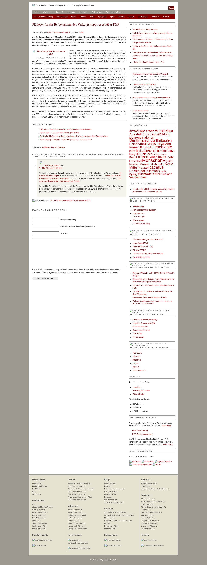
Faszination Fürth (147, 504)
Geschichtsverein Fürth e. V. (151, 512)
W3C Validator (138, 394)
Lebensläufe (157, 157)
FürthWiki (35, 489)
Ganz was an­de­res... (114, 12)
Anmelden (137, 387)
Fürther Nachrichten (39, 486)
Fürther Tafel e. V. (74, 521)
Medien (83, 17)
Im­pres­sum (83, 12)
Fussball (145, 147)
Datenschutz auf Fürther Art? (144, 84)
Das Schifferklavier (140, 111)
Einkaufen (164, 140)
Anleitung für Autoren (141, 391)
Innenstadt (164, 150)
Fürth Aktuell (36, 483)
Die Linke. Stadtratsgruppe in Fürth (80, 489)
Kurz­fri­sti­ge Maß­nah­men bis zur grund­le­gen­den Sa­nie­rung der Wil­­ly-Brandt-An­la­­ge (74, 136)
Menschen (152, 160)
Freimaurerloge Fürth (149, 483)
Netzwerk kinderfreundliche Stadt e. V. (155, 489)
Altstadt (134, 131)
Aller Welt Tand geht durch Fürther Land (119, 515)
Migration (168, 161)
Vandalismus (137, 177)
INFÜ (34, 492)
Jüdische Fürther (147, 515)
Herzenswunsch (139, 370)
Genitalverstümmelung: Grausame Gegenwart (151, 98)
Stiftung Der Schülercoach (77, 529)
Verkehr (131, 17)
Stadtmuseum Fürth (39, 526)
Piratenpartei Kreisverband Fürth (80, 497)
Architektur (46, 147)
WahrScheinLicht (110, 500)
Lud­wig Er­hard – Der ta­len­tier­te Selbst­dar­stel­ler (152, 52)
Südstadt (144, 174)
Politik (92, 17)
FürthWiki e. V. (146, 510)
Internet (147, 154)
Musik (154, 164)
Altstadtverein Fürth (148, 499)
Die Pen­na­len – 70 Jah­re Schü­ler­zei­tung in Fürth (153, 39)
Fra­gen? (59, 12)
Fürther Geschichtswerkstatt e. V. (153, 507)
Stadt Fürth (36, 521)
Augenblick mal (109, 483)
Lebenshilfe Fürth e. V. (40, 512)
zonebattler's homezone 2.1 (114, 502)
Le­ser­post (71, 12)
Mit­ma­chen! (47, 12)
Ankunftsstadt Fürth (140, 243)
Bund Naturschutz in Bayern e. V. (153, 501)
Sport (112, 17)
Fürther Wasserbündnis (76, 523)
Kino (154, 154)
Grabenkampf (138, 337)
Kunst (143, 157)
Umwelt (121, 17)
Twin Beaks (137, 334)
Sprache (162, 171)
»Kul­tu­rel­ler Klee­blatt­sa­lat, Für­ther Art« (148, 62)
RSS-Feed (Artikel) (140, 431)
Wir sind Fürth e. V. (148, 529)
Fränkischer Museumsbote (114, 489)
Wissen (166, 17)
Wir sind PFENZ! (139, 250)
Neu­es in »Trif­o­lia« (143, 201)
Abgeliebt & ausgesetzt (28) (144, 323)
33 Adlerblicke (138, 206)
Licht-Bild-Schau (110, 494)
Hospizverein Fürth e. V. (76, 526)
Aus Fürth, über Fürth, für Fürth (145, 30)
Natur (161, 164)
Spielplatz (102, 17)
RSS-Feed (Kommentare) (142, 434)
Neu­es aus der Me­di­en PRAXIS (150, 267)
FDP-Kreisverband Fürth (77, 492)
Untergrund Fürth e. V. (149, 526)
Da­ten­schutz (97, 12)
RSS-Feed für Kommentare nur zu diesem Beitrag (70, 201)
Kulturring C (145, 486)
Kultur (73, 17)
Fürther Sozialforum (75, 518)
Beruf (155, 134)
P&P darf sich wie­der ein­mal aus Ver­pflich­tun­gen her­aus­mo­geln (66, 129)
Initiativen (145, 150)
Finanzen (163, 144)
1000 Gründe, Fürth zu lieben (115, 512)
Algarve (136, 367)
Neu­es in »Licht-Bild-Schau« (149, 347)
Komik (133, 157)
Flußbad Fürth (109, 518)
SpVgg (133, 174)
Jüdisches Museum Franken (42, 507)
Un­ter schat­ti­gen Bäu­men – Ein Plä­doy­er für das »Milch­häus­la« (66, 140)
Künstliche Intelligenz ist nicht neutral (148, 240)
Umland (167, 174)
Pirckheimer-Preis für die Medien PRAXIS (150, 298)
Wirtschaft (156, 17)
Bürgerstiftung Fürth (75, 512)
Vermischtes (143, 17)
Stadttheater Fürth (39, 529)
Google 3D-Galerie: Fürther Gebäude (118, 521)
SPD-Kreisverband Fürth (77, 500)
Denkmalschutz (142, 140)
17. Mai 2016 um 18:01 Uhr (50, 168)
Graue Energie (139, 217)
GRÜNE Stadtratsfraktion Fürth (58, 32)
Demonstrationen (141, 137)
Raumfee (107, 497)
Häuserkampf (62, 17)
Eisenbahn (137, 144)
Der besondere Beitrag (43, 17)
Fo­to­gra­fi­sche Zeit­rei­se (142, 43)
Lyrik (170, 157)
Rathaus (61, 147)
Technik (156, 174)
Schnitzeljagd (138, 220)
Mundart (134, 164)
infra (132, 151)
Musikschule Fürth (39, 515)
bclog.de (107, 486)
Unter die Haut (139, 213)
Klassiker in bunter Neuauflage (145, 320)
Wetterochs (36, 494)
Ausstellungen (140, 134)
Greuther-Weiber (110, 492)
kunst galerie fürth (38, 510)
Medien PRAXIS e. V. (148, 518)
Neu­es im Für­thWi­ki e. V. (146, 234)
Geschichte (161, 147)
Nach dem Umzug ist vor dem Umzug (148, 254)
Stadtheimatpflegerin (39, 523)
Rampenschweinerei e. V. (150, 521)
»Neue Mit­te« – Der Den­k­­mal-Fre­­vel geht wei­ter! (59, 133)
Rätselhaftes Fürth (111, 526)
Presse (143, 167)
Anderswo (147, 131)
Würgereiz (137, 360)
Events (150, 144)
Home (36, 12)
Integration (135, 154)
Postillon (107, 523)
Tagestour (137, 356)
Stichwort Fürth (109, 529)
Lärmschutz (135, 161)
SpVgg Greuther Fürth (149, 523)
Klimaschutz (161, 154)
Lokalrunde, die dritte (141, 257)
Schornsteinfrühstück (141, 330)
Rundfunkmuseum (39, 518)
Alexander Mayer (52, 165)
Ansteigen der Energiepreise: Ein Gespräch (150, 74)
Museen (145, 164)
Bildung (164, 134)
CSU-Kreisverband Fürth (77, 486)
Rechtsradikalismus (143, 170)
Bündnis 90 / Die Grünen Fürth (79, 483)
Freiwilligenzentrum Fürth (77, 515)
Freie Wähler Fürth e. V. (76, 494)
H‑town (136, 363)
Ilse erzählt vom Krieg (141, 224)
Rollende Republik (140, 327)
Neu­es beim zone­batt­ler (146, 314)
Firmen (54, 147)
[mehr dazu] (166, 426)
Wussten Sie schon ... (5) (143, 247)
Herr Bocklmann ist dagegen (144, 210)
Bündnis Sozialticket (75, 510)
